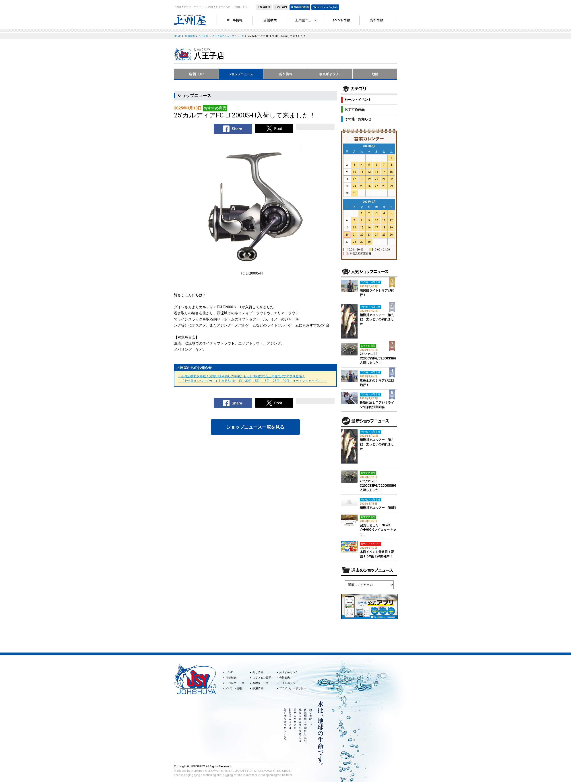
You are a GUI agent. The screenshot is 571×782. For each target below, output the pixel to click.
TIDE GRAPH (283, 770)
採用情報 (257, 688)
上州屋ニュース (235, 683)
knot (248, 775)
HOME (229, 672)
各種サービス (260, 683)
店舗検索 (231, 677)
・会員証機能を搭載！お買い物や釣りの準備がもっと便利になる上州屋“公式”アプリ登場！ (241, 376)
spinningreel (273, 775)
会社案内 (284, 677)
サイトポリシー (288, 683)
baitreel (287, 775)
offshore (239, 775)
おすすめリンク (288, 672)
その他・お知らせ (358, 119)
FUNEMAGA (264, 770)
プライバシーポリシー (292, 688)
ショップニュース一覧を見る (255, 427)
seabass (179, 775)
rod (263, 775)
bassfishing (208, 775)
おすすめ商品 (355, 109)
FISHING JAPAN (233, 770)
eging (189, 775)
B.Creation (197, 770)
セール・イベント (358, 100)
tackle (256, 775)
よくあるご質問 (261, 677)
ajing (197, 775)
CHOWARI (213, 770)
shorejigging (225, 775)
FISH (250, 770)
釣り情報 (257, 672)
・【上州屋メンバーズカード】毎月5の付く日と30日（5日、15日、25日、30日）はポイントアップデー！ (252, 381)
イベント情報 (234, 688)
